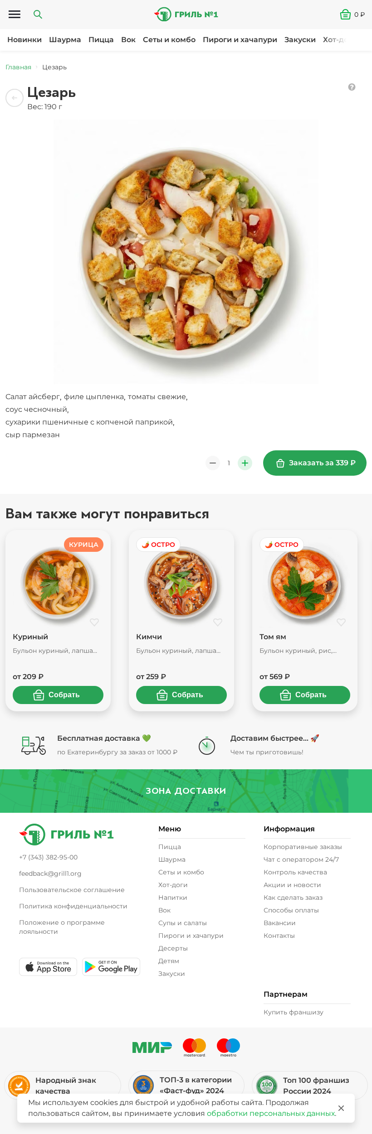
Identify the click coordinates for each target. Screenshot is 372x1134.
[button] (356, 14)
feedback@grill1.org (50, 873)
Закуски (300, 39)
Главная (18, 67)
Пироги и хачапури (240, 39)
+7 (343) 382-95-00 (48, 857)
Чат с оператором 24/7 (301, 859)
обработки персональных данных (271, 1113)
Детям (168, 961)
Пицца (101, 39)
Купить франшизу (293, 1012)
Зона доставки (186, 791)
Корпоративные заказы (303, 847)
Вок (128, 39)
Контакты (279, 935)
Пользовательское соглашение (72, 890)
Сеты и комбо (169, 39)
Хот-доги (340, 39)
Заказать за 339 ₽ (322, 462)
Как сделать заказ (293, 897)
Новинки (24, 39)
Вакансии (280, 923)
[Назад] (14, 98)
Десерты (173, 948)
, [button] (34, 396)
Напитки (172, 897)
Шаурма (65, 39)
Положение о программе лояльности (62, 927)
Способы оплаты (291, 910)
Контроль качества (295, 872)
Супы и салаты (182, 923)
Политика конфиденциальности (73, 906)
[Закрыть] (341, 1108)
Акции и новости (292, 885)
